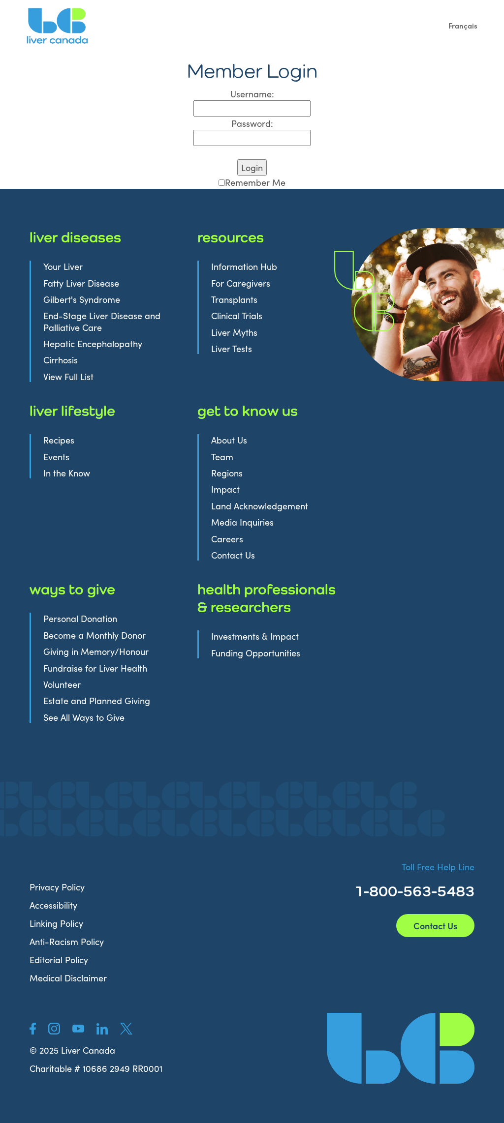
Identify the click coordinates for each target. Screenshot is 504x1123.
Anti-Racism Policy (67, 941)
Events (56, 456)
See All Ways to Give (84, 717)
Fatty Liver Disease (81, 283)
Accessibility (53, 905)
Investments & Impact (255, 636)
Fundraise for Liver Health (95, 668)
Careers (227, 538)
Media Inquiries (242, 522)
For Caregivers (240, 283)
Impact (225, 489)
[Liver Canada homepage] (400, 1048)
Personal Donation (80, 618)
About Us (229, 440)
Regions (227, 473)
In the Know (66, 473)
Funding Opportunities (255, 653)
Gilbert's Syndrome (81, 299)
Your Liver (63, 266)
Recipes (58, 440)
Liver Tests (231, 348)
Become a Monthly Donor (94, 635)
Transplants (234, 299)
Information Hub (244, 266)
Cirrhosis (60, 360)
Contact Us (233, 555)
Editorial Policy (59, 959)
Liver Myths (234, 332)
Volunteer (62, 684)
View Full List (68, 376)
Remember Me (255, 182)
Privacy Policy (57, 887)
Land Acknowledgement (259, 506)
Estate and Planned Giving (96, 700)
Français (462, 25)
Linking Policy (56, 923)
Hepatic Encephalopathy (92, 343)
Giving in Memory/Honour (96, 651)
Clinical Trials (236, 315)
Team (222, 456)
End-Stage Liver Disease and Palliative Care (101, 321)
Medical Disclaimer (68, 978)
